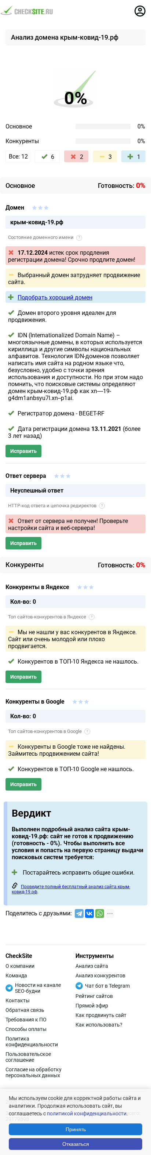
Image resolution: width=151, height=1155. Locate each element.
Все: (18, 156)
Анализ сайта (92, 966)
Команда (16, 975)
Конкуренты (22, 141)
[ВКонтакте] (89, 913)
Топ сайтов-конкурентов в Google (48, 731)
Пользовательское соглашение (28, 1057)
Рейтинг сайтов (94, 996)
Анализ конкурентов (100, 975)
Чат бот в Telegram (107, 986)
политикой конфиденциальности (86, 1113)
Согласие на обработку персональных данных (33, 1072)
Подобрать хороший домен (55, 297)
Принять (76, 1129)
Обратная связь (24, 1010)
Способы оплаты (26, 1029)
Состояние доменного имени (44, 237)
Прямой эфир (92, 1006)
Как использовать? (99, 1025)
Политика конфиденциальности (31, 1041)
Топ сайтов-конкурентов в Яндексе (50, 617)
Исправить (23, 451)
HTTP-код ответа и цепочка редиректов (55, 505)
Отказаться (75, 1144)
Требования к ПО (26, 1020)
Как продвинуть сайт (101, 1015)
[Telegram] (79, 913)
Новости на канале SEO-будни (38, 988)
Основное (18, 126)
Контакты (17, 1000)
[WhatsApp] (99, 913)
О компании (19, 966)
